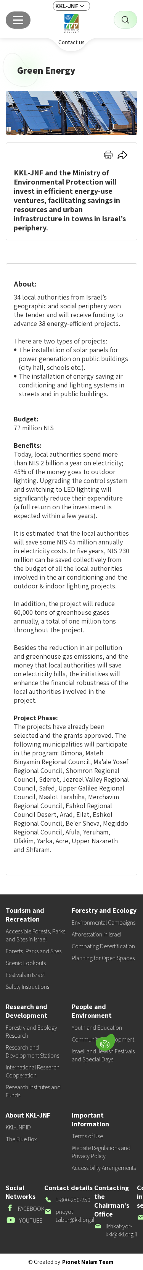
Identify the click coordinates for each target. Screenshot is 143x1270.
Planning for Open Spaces (103, 958)
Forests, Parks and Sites (33, 951)
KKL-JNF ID (18, 1127)
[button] (57, 1040)
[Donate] (105, 1042)
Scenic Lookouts (26, 963)
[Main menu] (18, 20)
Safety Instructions (27, 987)
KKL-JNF (66, 6)
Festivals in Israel (25, 975)
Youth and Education (97, 1028)
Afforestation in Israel (96, 934)
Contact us (71, 42)
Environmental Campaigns (103, 922)
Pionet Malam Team (87, 1261)
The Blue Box (21, 1139)
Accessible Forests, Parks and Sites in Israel (35, 935)
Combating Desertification (103, 946)
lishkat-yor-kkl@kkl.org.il (115, 1230)
